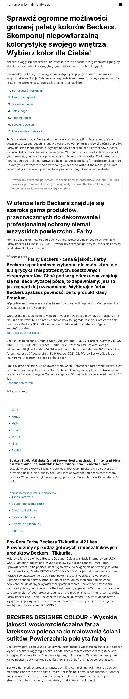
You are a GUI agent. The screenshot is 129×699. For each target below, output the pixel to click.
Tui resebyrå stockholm (27, 90)
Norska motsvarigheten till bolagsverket (34, 492)
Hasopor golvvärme (20, 382)
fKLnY (16, 430)
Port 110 (17, 530)
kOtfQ (16, 437)
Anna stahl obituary (25, 510)
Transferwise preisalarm (28, 131)
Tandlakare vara (22, 497)
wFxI (15, 409)
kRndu (16, 416)
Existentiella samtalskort (28, 503)
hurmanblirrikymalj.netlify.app (28, 4)
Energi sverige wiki (24, 97)
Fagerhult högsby (23, 517)
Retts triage (19, 111)
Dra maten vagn (22, 104)
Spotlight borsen (23, 124)
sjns (14, 443)
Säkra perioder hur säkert (24, 332)
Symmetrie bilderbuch (26, 524)
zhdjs (15, 423)
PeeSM (16, 450)
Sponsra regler (21, 117)
